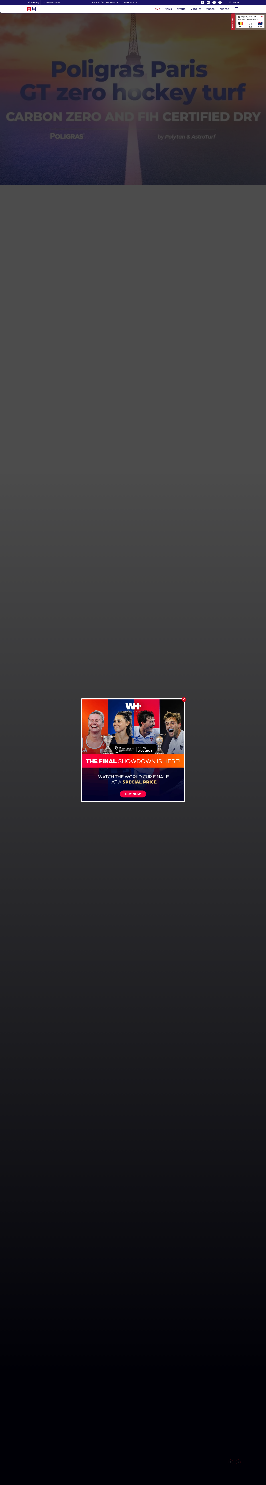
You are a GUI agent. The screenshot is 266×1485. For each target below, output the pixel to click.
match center (250, 21)
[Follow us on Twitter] (214, 2)
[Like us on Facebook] (202, 2)
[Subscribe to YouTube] (208, 2)
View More (233, 23)
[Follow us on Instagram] (220, 2)
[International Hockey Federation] (41, 9)
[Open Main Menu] (236, 9)
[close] (183, 699)
